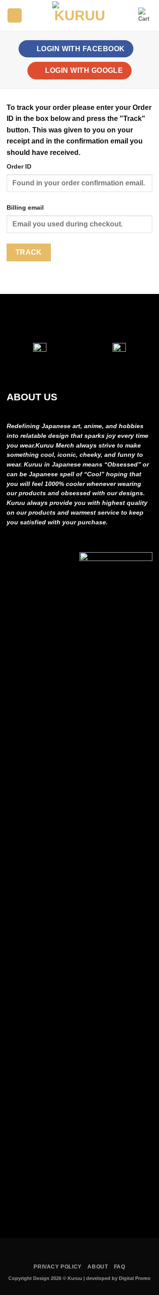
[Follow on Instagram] (69, 318)
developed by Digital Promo (118, 1278)
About (97, 1267)
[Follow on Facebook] (50, 318)
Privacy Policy (58, 1267)
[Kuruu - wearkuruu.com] (79, 15)
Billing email (25, 207)
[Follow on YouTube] (109, 318)
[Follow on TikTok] (89, 318)
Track (28, 252)
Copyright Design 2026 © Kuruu (45, 1278)
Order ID (19, 166)
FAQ (119, 1267)
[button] (15, 15)
